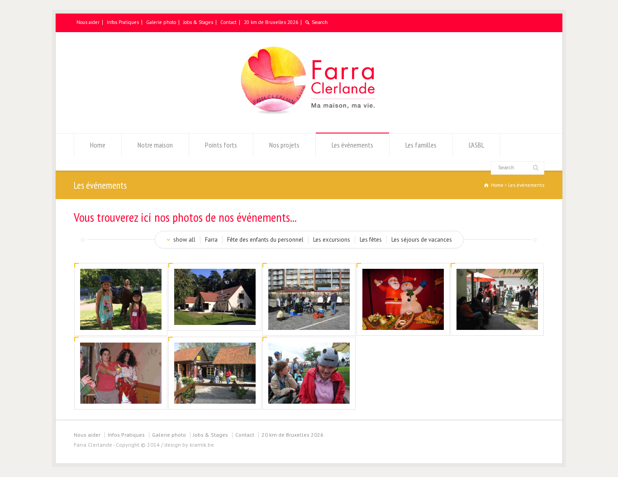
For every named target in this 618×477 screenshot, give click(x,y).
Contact (228, 22)
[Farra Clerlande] (308, 115)
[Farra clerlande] (215, 313)
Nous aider (88, 22)
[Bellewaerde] (309, 318)
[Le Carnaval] (121, 392)
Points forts (221, 144)
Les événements (352, 144)
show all (184, 239)
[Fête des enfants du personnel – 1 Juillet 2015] (121, 318)
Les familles (421, 144)
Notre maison (155, 144)
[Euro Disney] (309, 392)
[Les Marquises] (215, 392)
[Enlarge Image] (121, 280)
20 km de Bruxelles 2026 (271, 22)
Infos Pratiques (123, 22)
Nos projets (284, 144)
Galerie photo (161, 22)
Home (97, 144)
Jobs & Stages (198, 22)
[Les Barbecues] (497, 318)
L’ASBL (476, 144)
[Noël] (403, 318)
